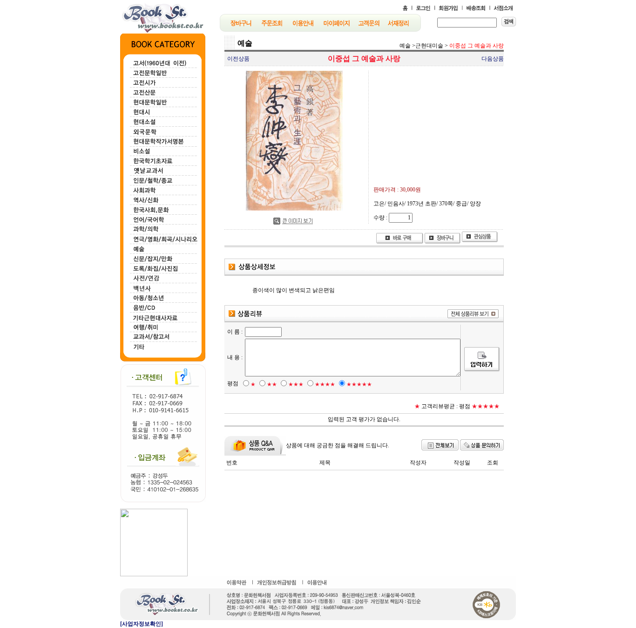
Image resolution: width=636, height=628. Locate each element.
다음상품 (492, 58)
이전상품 (238, 58)
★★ (272, 384)
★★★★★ (359, 384)
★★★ (296, 384)
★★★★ (325, 384)
